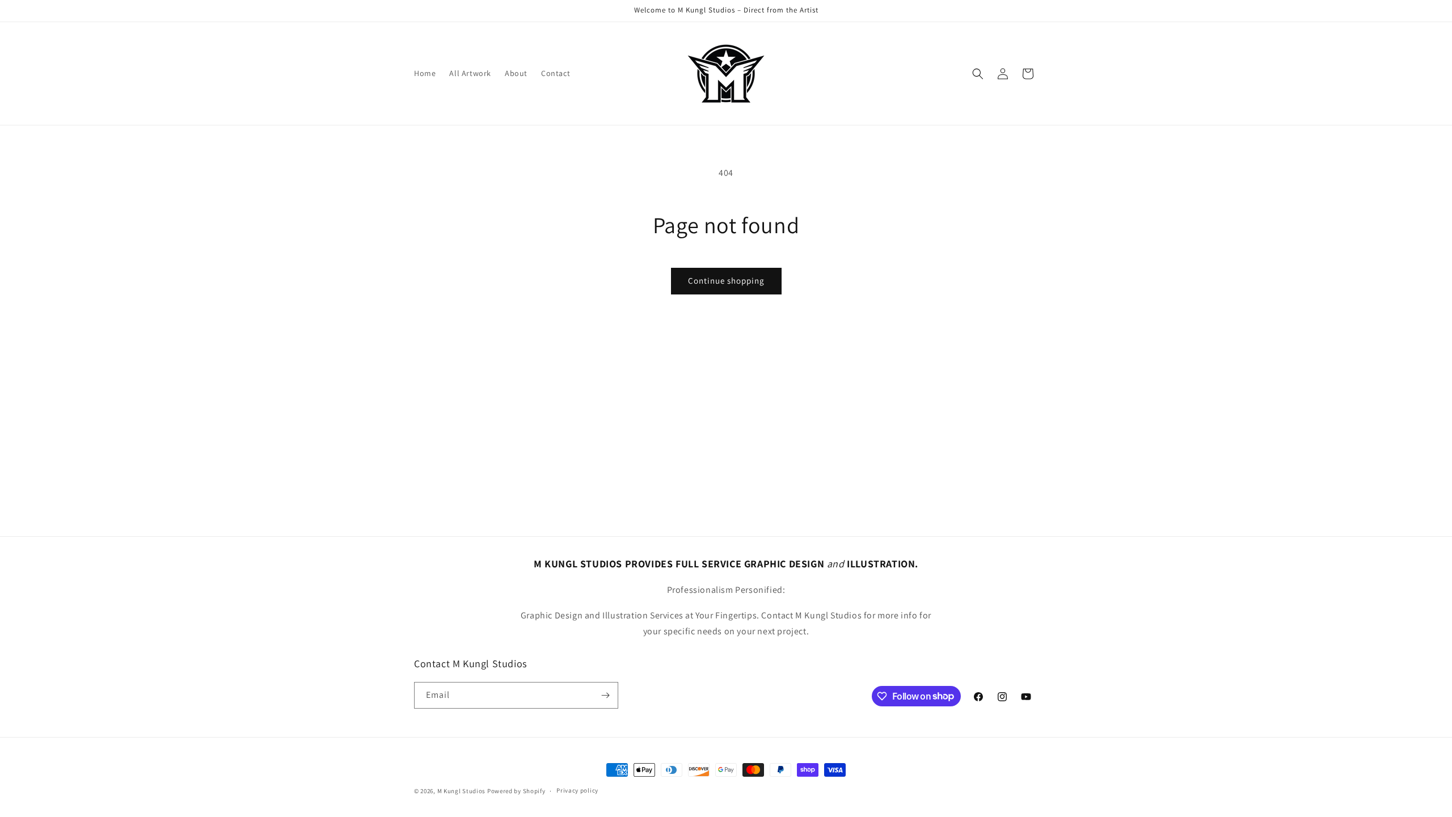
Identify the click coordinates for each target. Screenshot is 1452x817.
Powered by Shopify (516, 791)
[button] (977, 73)
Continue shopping (726, 280)
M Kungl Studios (461, 791)
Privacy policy (577, 790)
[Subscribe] (605, 695)
